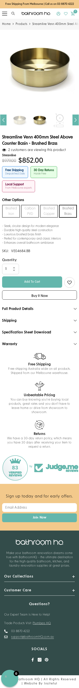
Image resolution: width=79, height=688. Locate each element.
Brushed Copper (49, 211)
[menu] (4, 13)
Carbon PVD (30, 211)
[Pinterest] (46, 660)
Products (21, 24)
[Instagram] (40, 660)
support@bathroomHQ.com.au (32, 637)
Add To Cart (32, 281)
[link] (39, 364)
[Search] (13, 13)
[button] (3, 120)
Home (6, 24)
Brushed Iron (11, 211)
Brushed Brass (68, 211)
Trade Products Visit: (27, 623)
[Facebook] (33, 660)
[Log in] (58, 14)
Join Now (39, 517)
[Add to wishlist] (69, 282)
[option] (39, 67)
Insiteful (50, 683)
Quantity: (9, 260)
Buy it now (39, 296)
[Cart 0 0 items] (73, 14)
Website (30, 683)
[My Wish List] (66, 14)
